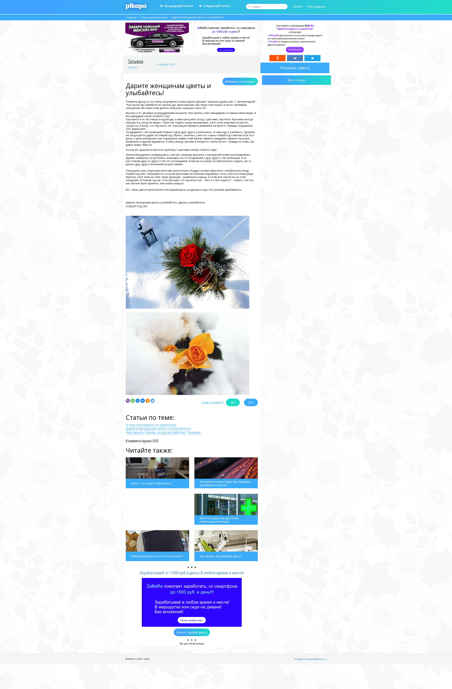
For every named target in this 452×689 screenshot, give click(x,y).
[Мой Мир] (138, 401)
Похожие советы (295, 67)
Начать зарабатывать (191, 632)
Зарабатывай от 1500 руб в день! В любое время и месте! (191, 572)
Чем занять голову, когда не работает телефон (163, 432)
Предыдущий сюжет (178, 6)
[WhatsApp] (133, 401)
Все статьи (296, 80)
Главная (131, 17)
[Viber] (128, 401)
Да (233, 402)
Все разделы (317, 6)
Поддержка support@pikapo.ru (311, 659)
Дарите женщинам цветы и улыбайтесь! (158, 428)
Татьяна (135, 61)
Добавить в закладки (240, 81)
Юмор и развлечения (154, 17)
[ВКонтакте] (143, 401)
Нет (251, 402)
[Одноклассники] (147, 401)
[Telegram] (152, 401)
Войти (297, 6)
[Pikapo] (136, 6)
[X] (312, 58)
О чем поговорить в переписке (151, 425)
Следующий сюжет (216, 6)
